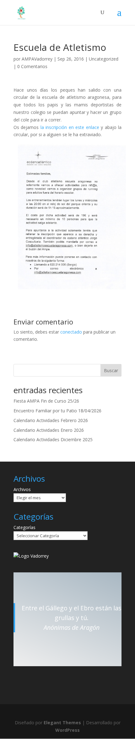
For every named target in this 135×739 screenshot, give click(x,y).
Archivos (22, 489)
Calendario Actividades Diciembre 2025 (53, 439)
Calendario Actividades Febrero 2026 (51, 420)
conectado (71, 332)
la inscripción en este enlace (69, 127)
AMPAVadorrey (37, 59)
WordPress (67, 730)
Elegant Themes (62, 723)
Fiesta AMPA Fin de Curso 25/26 (46, 401)
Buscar (111, 370)
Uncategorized (103, 59)
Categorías (24, 527)
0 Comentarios (32, 66)
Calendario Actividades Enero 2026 (49, 430)
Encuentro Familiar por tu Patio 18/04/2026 (57, 411)
